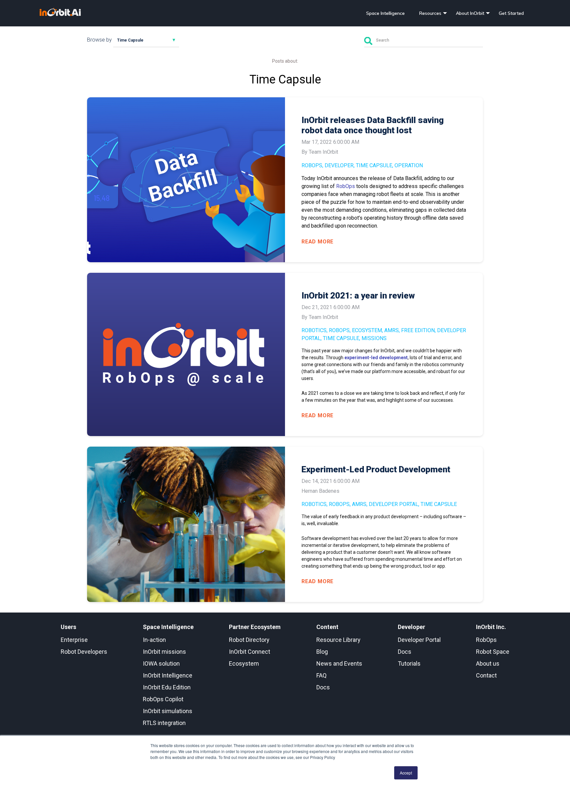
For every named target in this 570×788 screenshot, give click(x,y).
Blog (322, 651)
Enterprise (74, 639)
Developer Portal (419, 639)
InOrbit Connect (249, 651)
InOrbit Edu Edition (167, 687)
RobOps (311, 165)
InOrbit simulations (167, 711)
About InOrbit (470, 13)
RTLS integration (164, 722)
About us (487, 663)
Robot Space (492, 651)
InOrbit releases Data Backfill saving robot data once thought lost (372, 125)
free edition (418, 330)
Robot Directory (249, 639)
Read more (317, 241)
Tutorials (409, 663)
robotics (314, 330)
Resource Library (338, 639)
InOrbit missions (164, 651)
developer (339, 165)
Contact (486, 675)
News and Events (339, 663)
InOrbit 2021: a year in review (358, 295)
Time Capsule (374, 165)
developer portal (393, 504)
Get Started (511, 13)
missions (374, 338)
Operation (409, 165)
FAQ (321, 675)
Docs (323, 687)
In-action (154, 639)
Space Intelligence (385, 13)
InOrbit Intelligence (167, 675)
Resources (430, 13)
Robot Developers (84, 651)
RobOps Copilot (163, 699)
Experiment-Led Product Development (375, 469)
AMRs (391, 330)
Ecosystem (367, 330)
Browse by (99, 40)
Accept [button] (406, 772)
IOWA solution (161, 663)
